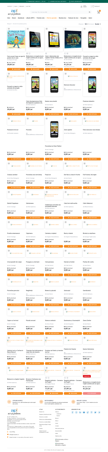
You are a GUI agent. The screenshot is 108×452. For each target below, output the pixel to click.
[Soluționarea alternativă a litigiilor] (62, 444)
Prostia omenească (13, 233)
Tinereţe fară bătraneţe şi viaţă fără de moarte (34, 351)
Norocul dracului (69, 85)
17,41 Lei (48, 389)
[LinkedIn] (80, 412)
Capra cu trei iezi (12, 320)
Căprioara (29, 233)
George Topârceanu (90, 236)
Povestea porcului (13, 290)
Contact (57, 426)
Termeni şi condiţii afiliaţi (44, 422)
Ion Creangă (50, 149)
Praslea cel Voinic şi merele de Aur (54, 351)
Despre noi (41, 411)
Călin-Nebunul (87, 203)
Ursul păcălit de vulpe (14, 262)
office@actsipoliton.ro (14, 434)
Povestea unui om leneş (34, 174)
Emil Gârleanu (32, 236)
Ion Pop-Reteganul (14, 178)
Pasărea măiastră (88, 101)
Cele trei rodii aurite (70, 203)
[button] (89, 12)
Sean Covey (50, 59)
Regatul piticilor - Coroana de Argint (54, 381)
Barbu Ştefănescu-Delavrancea (72, 89)
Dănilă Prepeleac (12, 203)
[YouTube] (84, 412)
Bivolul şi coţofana (89, 233)
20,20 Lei (86, 64)
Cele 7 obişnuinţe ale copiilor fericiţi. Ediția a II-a (54, 57)
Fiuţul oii (48, 174)
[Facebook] (72, 412)
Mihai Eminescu (89, 206)
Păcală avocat (30, 320)
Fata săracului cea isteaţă (91, 130)
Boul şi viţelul (68, 233)
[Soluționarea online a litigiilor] (62, 440)
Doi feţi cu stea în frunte (72, 174)
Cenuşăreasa (49, 262)
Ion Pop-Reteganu (70, 133)
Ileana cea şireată (51, 101)
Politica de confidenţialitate (45, 419)
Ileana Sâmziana (88, 349)
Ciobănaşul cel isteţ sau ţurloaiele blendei (53, 205)
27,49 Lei (67, 389)
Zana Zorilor (87, 320)
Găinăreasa (29, 203)
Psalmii (58, 415)
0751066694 (12, 431)
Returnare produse (59, 428)
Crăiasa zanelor (12, 174)
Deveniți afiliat (58, 431)
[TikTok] (87, 412)
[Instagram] (76, 412)
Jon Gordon (31, 59)
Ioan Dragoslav (70, 324)
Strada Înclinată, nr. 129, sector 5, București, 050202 (21, 437)
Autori (56, 423)
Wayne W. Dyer (13, 59)
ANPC (56, 433)
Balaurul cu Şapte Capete (15, 379)
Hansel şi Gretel (69, 262)
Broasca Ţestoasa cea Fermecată (33, 380)
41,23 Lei (67, 64)
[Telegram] (99, 412)
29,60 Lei (10, 64)
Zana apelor (68, 130)
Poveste (28, 130)
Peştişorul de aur (12, 130)
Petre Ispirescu (32, 104)
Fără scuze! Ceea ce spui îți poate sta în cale (16, 57)
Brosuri (57, 418)
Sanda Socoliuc (89, 59)
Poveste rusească (13, 133)
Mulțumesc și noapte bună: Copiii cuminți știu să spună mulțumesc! (35, 57)
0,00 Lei (29, 109)
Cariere (41, 428)
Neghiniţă (29, 290)
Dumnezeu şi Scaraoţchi (72, 320)
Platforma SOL (58, 436)
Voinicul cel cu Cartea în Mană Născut (15, 351)
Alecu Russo (50, 324)
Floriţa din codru (88, 262)
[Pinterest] (91, 412)
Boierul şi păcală (50, 290)
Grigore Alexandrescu (53, 236)
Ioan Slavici (50, 104)
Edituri (56, 420)
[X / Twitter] (95, 412)
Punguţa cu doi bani (32, 262)
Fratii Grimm (50, 265)
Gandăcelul (87, 290)
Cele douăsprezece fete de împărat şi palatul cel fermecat (34, 102)
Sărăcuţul (67, 290)
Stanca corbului (50, 320)
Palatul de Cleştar (70, 349)
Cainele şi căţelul (50, 233)
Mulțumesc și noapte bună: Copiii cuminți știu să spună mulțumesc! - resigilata (92, 383)
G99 (63, 450)
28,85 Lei (29, 64)
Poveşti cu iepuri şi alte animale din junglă (90, 57)
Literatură (59, 413)
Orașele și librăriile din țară (45, 414)
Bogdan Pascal (51, 384)
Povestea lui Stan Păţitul (53, 146)
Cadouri (57, 411)
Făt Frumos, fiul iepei (89, 174)
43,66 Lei (48, 64)
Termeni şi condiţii (43, 417)
